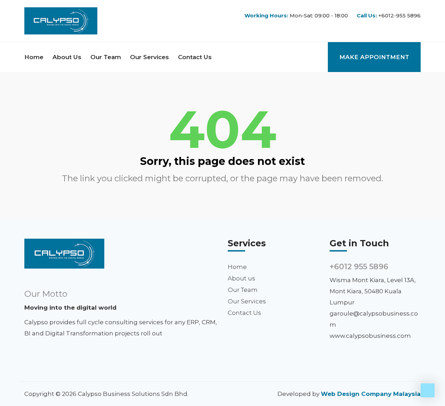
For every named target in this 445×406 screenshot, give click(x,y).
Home (33, 57)
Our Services (149, 57)
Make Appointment (374, 57)
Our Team (105, 57)
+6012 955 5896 (359, 266)
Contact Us (195, 57)
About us (66, 57)
